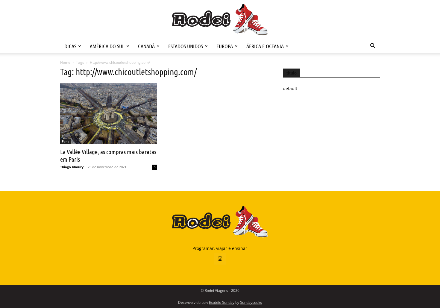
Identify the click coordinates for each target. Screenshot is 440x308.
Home (65, 62)
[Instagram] (220, 259)
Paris (65, 141)
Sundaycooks (251, 302)
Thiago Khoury (72, 167)
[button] (372, 46)
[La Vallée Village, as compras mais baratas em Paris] (108, 113)
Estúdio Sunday (221, 302)
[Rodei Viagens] (220, 20)
